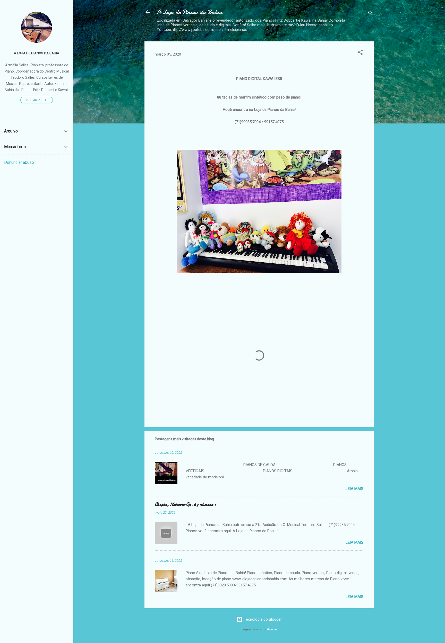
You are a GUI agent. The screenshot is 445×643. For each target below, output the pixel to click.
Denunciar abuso (19, 162)
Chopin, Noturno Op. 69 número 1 (185, 504)
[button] (360, 53)
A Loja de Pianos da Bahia (189, 12)
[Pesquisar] (370, 14)
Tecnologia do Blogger (262, 619)
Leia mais (354, 488)
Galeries (272, 629)
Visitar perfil (36, 100)
